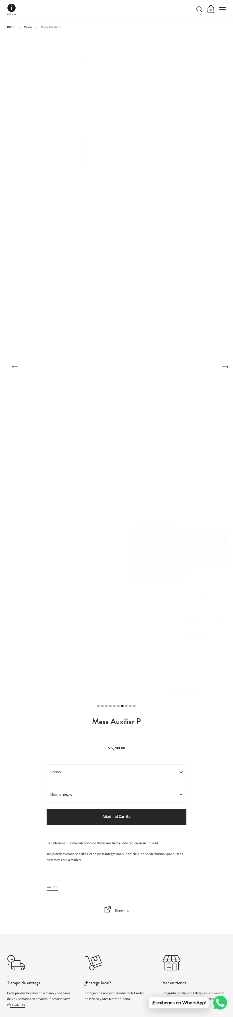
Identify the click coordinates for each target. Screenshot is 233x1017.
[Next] (225, 366)
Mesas (28, 27)
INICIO (11, 27)
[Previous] (15, 366)
